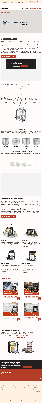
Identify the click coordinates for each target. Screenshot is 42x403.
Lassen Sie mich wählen (16, 66)
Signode (2, 12)
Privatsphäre (34, 389)
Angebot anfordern (27, 366)
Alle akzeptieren (24, 66)
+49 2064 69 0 (26, 376)
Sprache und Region (25, 8)
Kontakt (2, 389)
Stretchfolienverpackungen (22, 335)
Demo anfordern (37, 366)
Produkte (12, 385)
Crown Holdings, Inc (11, 400)
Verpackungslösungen (15, 387)
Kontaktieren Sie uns (33, 8)
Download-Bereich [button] (5, 278)
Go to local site (32, 1)
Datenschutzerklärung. (19, 63)
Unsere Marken (7, 12)
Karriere (2, 387)
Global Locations (39, 376)
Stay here (39, 1)
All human (40, 400)
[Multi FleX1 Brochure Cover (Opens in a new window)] (10, 290)
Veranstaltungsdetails (25, 385)
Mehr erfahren (4, 247)
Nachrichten (24, 387)
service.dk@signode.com (23, 86)
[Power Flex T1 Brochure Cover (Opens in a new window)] (10, 311)
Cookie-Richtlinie (35, 387)
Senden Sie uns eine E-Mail (8, 56)
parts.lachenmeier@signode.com (25, 84)
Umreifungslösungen (21, 337)
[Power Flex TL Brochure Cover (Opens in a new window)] (31, 311)
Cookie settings (34, 394)
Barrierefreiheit (34, 385)
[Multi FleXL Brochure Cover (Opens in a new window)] (31, 290)
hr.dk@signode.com (21, 88)
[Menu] (40, 8)
